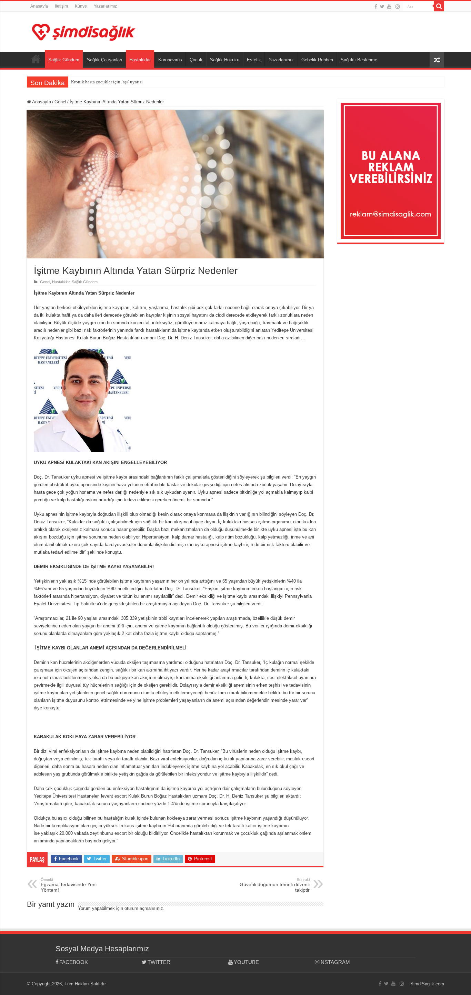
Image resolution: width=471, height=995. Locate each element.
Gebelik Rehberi (317, 59)
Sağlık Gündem (63, 59)
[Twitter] (382, 6)
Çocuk (196, 59)
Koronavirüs (170, 59)
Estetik (254, 59)
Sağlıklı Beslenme (359, 59)
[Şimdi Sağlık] (84, 31)
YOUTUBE (246, 962)
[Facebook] (376, 6)
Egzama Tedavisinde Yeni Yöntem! (69, 885)
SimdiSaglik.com (427, 983)
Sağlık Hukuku (224, 59)
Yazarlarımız (105, 6)
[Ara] (439, 6)
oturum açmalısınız (143, 908)
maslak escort (300, 758)
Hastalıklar (140, 59)
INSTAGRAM (334, 962)
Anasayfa (39, 6)
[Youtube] (389, 6)
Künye (81, 6)
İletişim (61, 6)
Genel (60, 101)
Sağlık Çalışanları (104, 59)
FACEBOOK (73, 962)
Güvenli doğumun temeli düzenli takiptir (275, 885)
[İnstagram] (397, 6)
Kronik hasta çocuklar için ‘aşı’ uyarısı (107, 81)
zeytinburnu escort (108, 833)
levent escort (114, 796)
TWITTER (159, 962)
